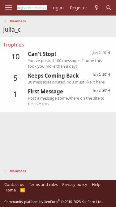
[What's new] (96, 7)
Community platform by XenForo (53, 201)
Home (10, 190)
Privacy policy (74, 184)
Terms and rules (43, 184)
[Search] (109, 7)
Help (96, 184)
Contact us (14, 184)
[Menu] (8, 8)
